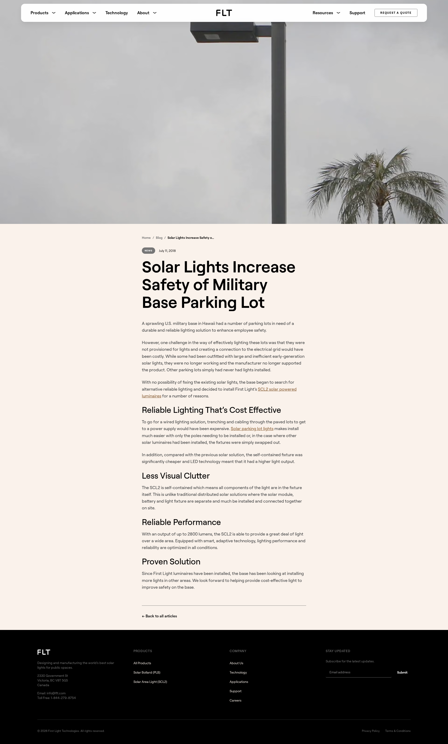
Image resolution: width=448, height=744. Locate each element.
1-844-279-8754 (63, 698)
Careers (236, 700)
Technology (116, 12)
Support (357, 12)
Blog (159, 238)
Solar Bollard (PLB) (146, 672)
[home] (224, 12)
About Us (236, 663)
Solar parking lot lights (252, 428)
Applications (239, 682)
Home (146, 238)
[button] (43, 12)
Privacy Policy (371, 731)
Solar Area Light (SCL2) (150, 682)
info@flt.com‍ (56, 693)
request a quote (396, 12)
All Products (142, 663)
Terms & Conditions (398, 731)
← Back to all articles (159, 616)
